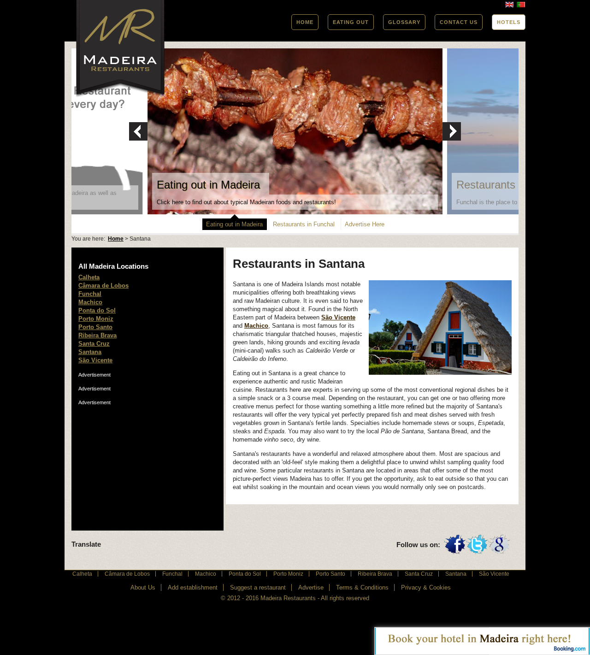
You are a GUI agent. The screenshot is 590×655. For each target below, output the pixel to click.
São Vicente (338, 317)
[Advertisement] (147, 463)
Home (116, 239)
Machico (256, 325)
